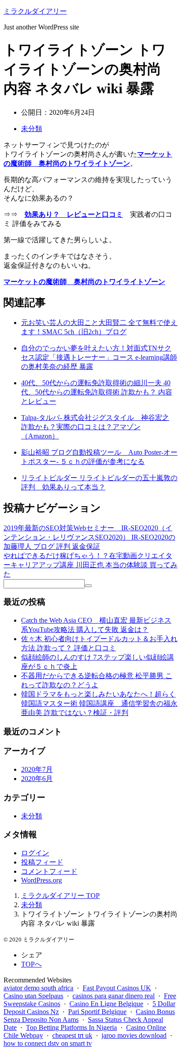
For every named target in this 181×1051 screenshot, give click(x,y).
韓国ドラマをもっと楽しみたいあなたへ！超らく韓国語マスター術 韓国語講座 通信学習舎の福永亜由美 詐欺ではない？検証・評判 (99, 703)
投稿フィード (42, 862)
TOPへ (31, 964)
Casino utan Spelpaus (33, 996)
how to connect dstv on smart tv (48, 1043)
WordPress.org (41, 880)
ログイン (35, 853)
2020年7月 (37, 769)
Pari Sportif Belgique (97, 1011)
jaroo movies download (134, 1035)
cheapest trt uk (72, 1035)
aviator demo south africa (38, 988)
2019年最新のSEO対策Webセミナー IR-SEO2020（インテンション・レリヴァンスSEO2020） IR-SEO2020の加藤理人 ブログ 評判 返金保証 (89, 537)
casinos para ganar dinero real (113, 996)
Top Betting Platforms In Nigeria (71, 1027)
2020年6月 (37, 778)
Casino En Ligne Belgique (106, 1003)
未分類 (31, 128)
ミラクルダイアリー (35, 11)
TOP (60, 895)
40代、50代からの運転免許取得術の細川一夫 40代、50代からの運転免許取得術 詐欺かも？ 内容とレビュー (96, 392)
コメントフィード (49, 871)
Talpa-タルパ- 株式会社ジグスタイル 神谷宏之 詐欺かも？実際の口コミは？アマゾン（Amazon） (95, 427)
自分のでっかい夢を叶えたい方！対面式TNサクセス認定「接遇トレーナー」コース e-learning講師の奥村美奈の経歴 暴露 (99, 357)
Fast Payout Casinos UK (117, 988)
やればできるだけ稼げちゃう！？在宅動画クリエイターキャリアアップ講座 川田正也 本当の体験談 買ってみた (90, 565)
